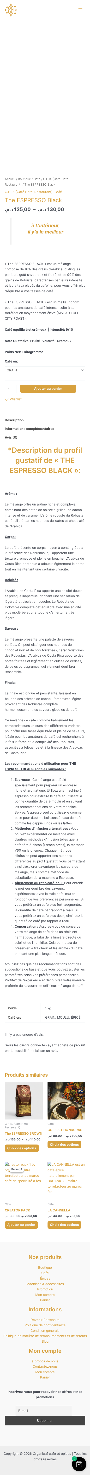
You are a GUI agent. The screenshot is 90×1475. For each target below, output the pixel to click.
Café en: (11, 361)
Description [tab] (14, 420)
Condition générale (45, 1331)
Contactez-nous (45, 1366)
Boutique (24, 179)
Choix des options (21, 1148)
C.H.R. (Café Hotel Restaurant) (29, 192)
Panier (45, 1300)
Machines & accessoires (45, 1284)
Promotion (45, 1289)
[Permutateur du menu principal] (80, 10)
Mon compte (45, 1295)
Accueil (10, 179)
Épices (45, 1278)
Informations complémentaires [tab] (29, 429)
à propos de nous (45, 1361)
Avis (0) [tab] (11, 437)
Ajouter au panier (48, 388)
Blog (45, 1341)
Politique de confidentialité (45, 1325)
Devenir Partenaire (45, 1320)
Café (37, 179)
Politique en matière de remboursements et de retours (45, 1336)
